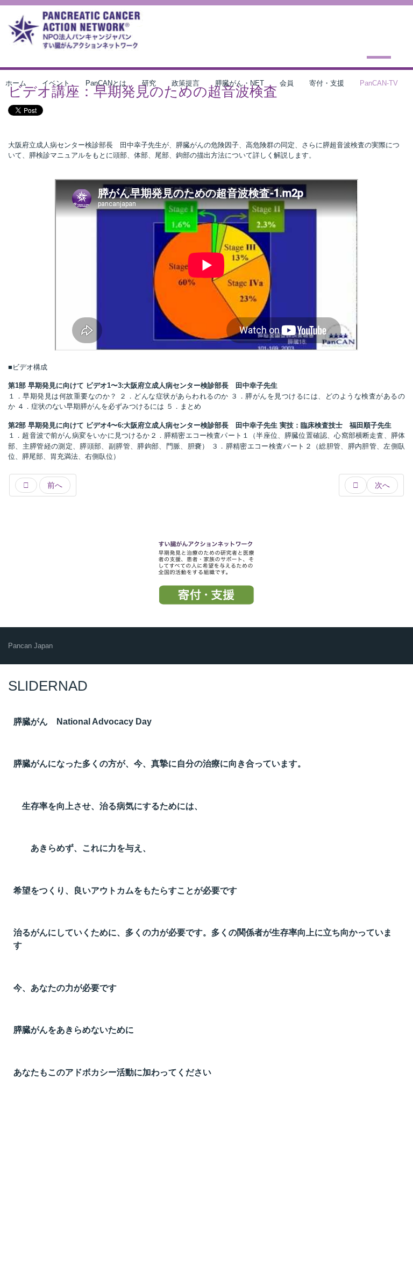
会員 (287, 83)
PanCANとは (106, 83)
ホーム (15, 83)
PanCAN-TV (379, 83)
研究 (149, 83)
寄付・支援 (326, 83)
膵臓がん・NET (239, 83)
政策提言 (186, 83)
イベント (56, 83)
